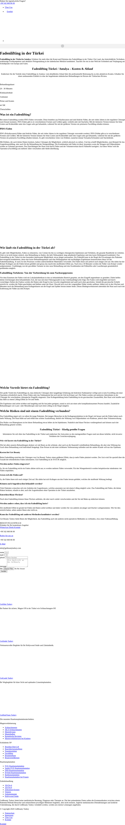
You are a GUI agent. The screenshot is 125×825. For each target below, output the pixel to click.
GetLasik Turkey (6, 678)
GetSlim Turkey (6, 604)
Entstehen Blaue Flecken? (11, 495)
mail (2, 555)
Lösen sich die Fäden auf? (11, 475)
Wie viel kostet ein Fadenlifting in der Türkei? (21, 441)
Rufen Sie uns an (6, 536)
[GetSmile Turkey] (62, 637)
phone (2, 557)
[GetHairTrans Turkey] (62, 711)
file (1, 569)
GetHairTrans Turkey (8, 715)
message (3, 566)
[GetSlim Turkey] (62, 600)
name (2, 552)
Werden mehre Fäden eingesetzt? (15, 464)
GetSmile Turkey (6, 641)
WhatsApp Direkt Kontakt (10, 527)
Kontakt (3, 824)
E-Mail (2, 544)
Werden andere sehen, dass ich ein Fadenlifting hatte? (24, 503)
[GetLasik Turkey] (62, 674)
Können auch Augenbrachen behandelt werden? (21, 484)
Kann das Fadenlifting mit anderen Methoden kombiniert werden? (29, 514)
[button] (62, 46)
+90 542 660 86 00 (7, 3)
